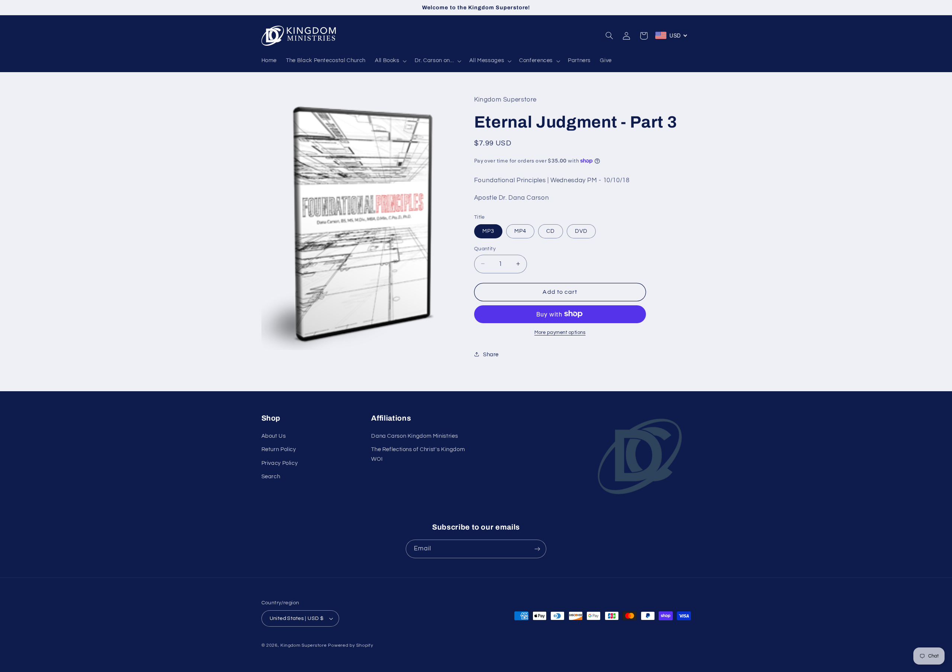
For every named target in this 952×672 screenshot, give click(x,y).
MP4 (520, 231)
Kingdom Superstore (303, 645)
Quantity (485, 248)
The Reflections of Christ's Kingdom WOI (418, 454)
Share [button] (491, 354)
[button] (390, 61)
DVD (581, 231)
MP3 (488, 231)
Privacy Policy (279, 463)
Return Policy (278, 449)
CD (550, 231)
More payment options (560, 332)
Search (270, 476)
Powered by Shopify (350, 645)
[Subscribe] (537, 549)
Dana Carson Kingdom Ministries (414, 436)
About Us (273, 436)
